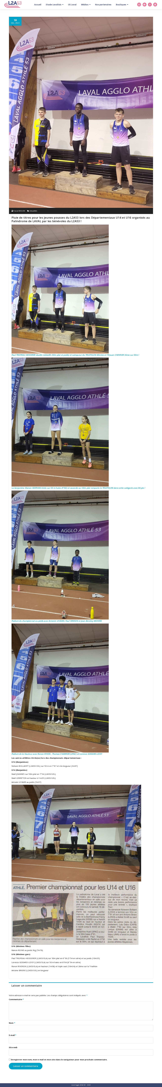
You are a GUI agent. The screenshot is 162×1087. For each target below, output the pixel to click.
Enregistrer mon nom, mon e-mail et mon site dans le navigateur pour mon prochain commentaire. (59, 1059)
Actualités (33, 211)
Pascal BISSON (19, 211)
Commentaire (16, 999)
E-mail (12, 1035)
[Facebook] (144, 4)
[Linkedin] (155, 4)
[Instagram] (150, 4)
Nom (12, 1023)
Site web (13, 1047)
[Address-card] (139, 4)
